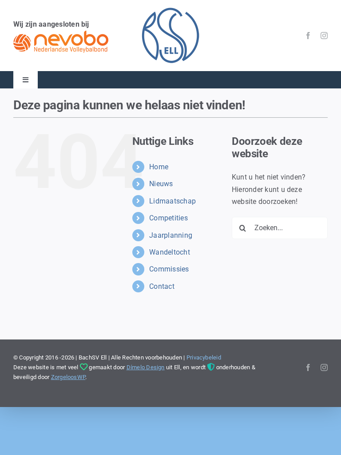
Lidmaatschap (172, 201)
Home (158, 167)
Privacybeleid (203, 357)
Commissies (169, 269)
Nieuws (161, 184)
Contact (161, 286)
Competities (168, 218)
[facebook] (308, 35)
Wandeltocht (169, 252)
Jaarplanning (170, 235)
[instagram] (324, 35)
